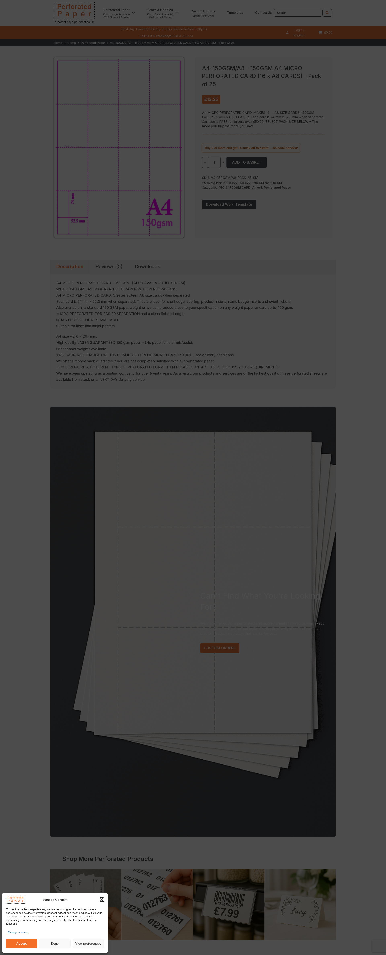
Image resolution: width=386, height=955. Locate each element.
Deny (55, 943)
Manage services (18, 932)
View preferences (88, 943)
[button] (102, 900)
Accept (21, 943)
